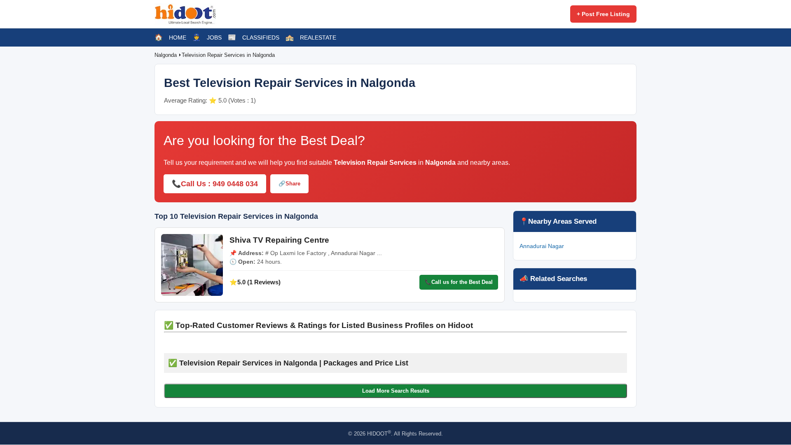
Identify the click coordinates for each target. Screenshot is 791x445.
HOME (177, 37)
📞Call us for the (459, 282)
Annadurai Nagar (542, 246)
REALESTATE (318, 37)
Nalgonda (166, 55)
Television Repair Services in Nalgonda (228, 55)
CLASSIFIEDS (260, 37)
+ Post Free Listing (603, 14)
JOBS (214, 37)
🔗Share (289, 183)
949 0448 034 (235, 184)
